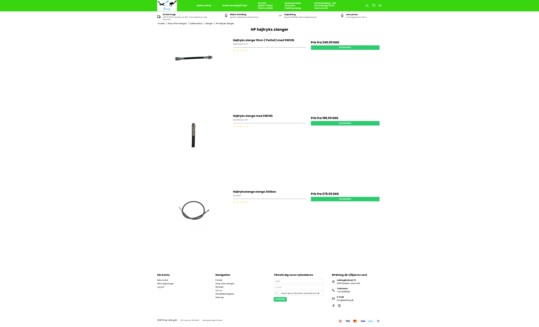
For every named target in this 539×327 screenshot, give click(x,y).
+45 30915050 (343, 291)
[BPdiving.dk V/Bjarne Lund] (167, 5)
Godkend (280, 299)
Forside (218, 280)
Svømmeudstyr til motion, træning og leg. (293, 5)
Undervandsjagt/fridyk (234, 5)
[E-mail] (299, 287)
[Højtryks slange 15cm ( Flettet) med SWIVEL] (193, 74)
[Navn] (299, 281)
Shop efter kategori (224, 283)
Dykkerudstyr (204, 5)
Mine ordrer (162, 280)
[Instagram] (339, 306)
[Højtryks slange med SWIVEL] (193, 150)
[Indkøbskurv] (373, 6)
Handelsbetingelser (224, 293)
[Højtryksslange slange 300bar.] (193, 226)
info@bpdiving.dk (345, 300)
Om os (218, 290)
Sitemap (219, 297)
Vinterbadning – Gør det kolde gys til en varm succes (325, 5)
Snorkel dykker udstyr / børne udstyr (265, 5)
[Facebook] (333, 306)
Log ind (160, 287)
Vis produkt (345, 47)
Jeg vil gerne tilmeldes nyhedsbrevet (299, 293)
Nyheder (219, 287)
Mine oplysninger (165, 283)
